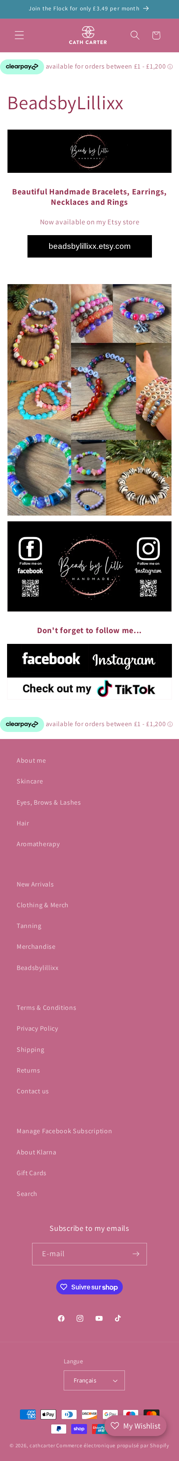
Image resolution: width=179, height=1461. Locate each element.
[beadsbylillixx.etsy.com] (89, 515)
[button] (19, 35)
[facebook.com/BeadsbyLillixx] (89, 611)
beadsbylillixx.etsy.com (90, 246)
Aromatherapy (38, 844)
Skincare (30, 781)
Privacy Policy (37, 1028)
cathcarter (42, 1445)
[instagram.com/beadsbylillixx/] (124, 671)
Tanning (29, 925)
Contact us (33, 1091)
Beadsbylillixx (38, 967)
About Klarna (36, 1152)
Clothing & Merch (43, 905)
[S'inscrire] (136, 1254)
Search (27, 1193)
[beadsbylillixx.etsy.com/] (89, 172)
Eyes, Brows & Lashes (49, 802)
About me (31, 760)
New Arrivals (35, 884)
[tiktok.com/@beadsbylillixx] (89, 689)
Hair (23, 823)
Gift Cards (32, 1173)
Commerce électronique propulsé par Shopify (112, 1445)
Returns (28, 1070)
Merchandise (36, 946)
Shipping (31, 1049)
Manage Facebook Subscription (64, 1131)
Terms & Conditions (46, 1007)
